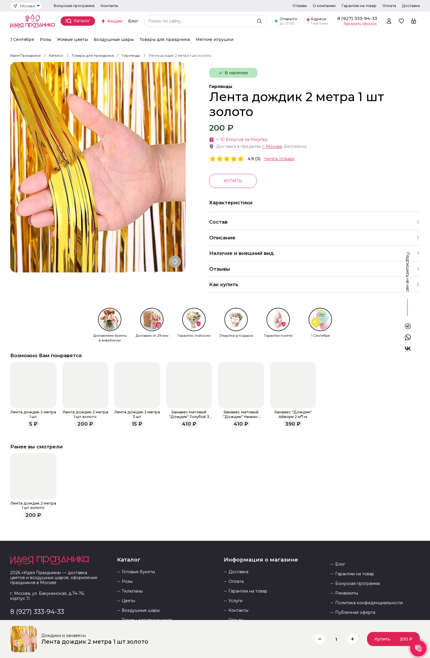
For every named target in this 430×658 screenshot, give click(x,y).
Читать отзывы (279, 158)
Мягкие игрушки (214, 39)
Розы (45, 39)
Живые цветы (72, 39)
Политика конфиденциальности (369, 602)
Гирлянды (220, 86)
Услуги (235, 600)
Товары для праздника (165, 39)
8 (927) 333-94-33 (37, 611)
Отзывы (300, 6)
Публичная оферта (355, 612)
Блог (133, 21)
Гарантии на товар (358, 6)
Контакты (109, 6)
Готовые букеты (138, 571)
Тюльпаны (132, 591)
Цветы (128, 600)
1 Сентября (22, 39)
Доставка (411, 6)
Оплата (389, 6)
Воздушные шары (114, 39)
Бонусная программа (74, 6)
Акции (114, 21)
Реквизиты (346, 593)
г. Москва (272, 146)
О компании (324, 6)
